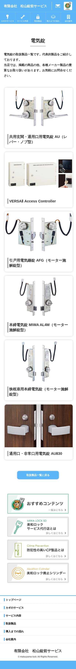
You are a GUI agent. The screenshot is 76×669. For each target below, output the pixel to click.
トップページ (13, 599)
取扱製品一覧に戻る (38, 475)
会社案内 (11, 639)
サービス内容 (13, 615)
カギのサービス (15, 607)
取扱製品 (11, 623)
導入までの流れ (15, 631)
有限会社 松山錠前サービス (25, 6)
